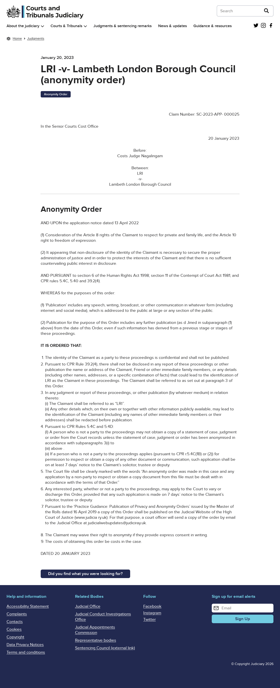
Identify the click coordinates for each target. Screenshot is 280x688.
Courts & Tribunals (66, 26)
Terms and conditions (26, 652)
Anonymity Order (55, 94)
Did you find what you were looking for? (85, 573)
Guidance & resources (212, 26)
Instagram (152, 613)
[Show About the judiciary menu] (42, 26)
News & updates (172, 26)
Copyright (15, 637)
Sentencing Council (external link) (105, 648)
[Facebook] (270, 26)
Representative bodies (95, 640)
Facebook (152, 606)
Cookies (14, 629)
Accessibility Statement (28, 606)
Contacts (15, 621)
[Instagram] (263, 26)
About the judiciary (23, 26)
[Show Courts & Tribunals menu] (85, 26)
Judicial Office (87, 606)
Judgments (35, 38)
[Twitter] (256, 26)
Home (17, 38)
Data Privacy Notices (25, 644)
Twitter (149, 619)
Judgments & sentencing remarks (122, 26)
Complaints (17, 614)
